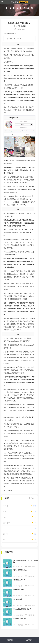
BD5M (5, 534)
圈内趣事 (6, 523)
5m (4, 528)
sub (4, 517)
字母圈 (23, 26)
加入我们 (29, 640)
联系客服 (10, 640)
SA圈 (18, 26)
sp (4, 540)
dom (4, 511)
